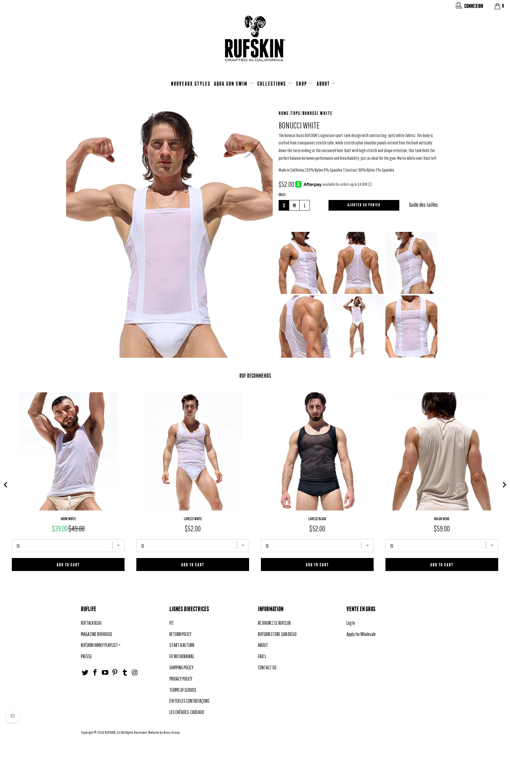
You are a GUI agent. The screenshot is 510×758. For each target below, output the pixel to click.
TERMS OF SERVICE (183, 690)
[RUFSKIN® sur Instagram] (134, 672)
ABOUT (324, 83)
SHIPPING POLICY (181, 667)
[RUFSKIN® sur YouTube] (105, 672)
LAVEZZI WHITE (193, 519)
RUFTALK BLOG (91, 623)
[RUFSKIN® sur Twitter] (85, 672)
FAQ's (262, 656)
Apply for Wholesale (361, 634)
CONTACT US (267, 667)
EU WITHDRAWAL (181, 656)
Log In (350, 623)
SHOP (302, 83)
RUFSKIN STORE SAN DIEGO (277, 634)
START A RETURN (181, 645)
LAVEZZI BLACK (317, 519)
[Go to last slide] (6, 484)
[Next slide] (504, 484)
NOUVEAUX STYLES (190, 83)
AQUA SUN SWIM (231, 83)
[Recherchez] (459, 6)
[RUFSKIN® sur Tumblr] (125, 672)
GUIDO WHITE (68, 519)
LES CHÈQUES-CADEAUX (186, 712)
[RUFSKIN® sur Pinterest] (115, 672)
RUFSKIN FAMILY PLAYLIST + (100, 645)
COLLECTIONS (272, 83)
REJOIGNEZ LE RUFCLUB (274, 623)
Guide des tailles (423, 204)
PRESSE (86, 656)
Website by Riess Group (164, 732)
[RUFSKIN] (255, 42)
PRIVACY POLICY (180, 678)
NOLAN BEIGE (441, 519)
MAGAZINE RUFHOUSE (96, 634)
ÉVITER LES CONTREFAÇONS (189, 701)
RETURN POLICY (180, 634)
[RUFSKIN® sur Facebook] (95, 672)
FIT (171, 623)
